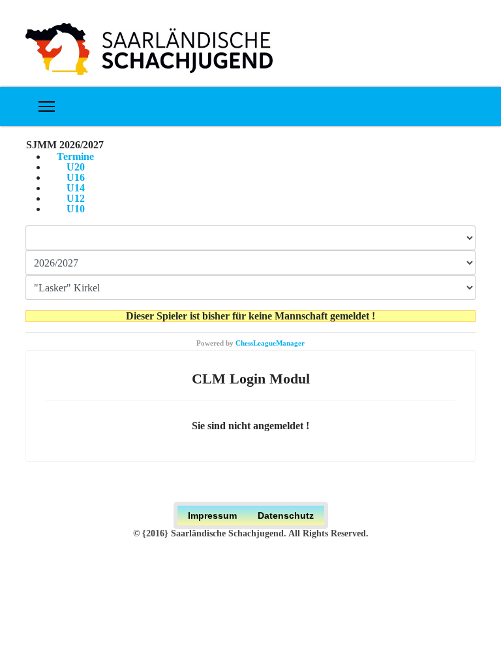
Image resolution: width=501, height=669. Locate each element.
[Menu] (46, 106)
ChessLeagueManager (270, 343)
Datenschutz (286, 515)
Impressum (212, 515)
